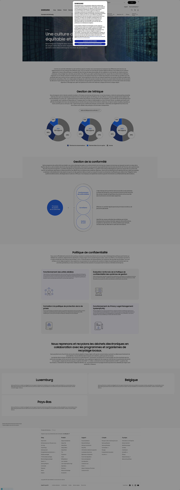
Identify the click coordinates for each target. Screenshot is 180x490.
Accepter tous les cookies (90, 41)
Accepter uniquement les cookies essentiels (90, 43)
